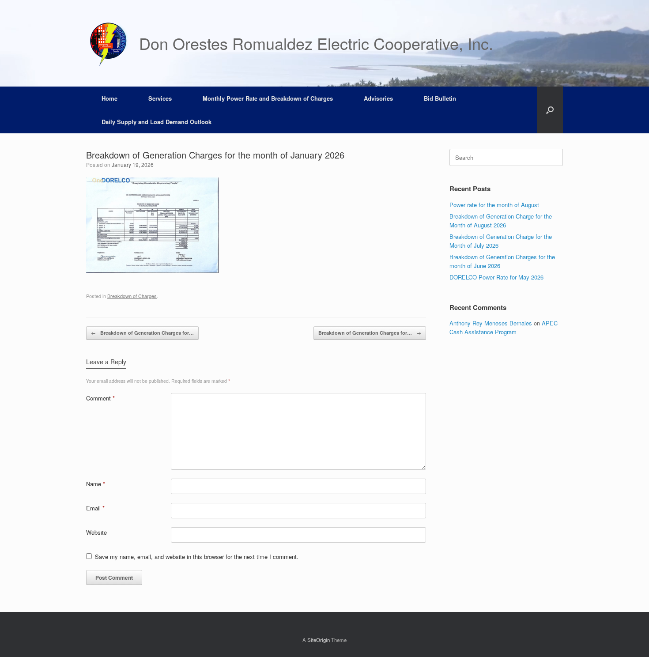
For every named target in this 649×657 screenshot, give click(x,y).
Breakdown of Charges (132, 295)
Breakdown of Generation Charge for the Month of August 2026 (500, 220)
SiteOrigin (318, 639)
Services (160, 98)
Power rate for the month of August (494, 204)
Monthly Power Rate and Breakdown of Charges (268, 98)
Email (95, 508)
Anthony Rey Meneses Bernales (490, 323)
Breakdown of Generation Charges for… (142, 332)
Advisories (378, 98)
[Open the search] (550, 110)
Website (96, 532)
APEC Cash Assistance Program (503, 327)
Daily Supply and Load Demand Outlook (156, 121)
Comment (100, 398)
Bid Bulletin (440, 98)
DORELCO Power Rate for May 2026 (496, 277)
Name (95, 484)
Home (109, 98)
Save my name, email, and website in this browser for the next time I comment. (196, 556)
